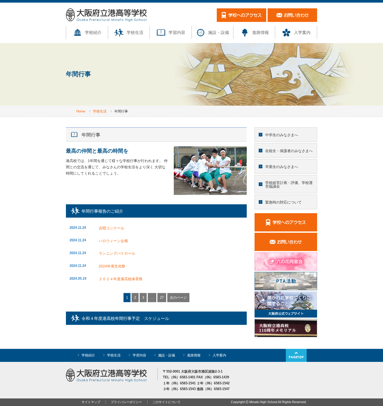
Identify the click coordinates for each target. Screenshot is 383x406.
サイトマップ (91, 402)
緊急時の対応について (283, 202)
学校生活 (135, 32)
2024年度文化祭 (112, 266)
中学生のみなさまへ (281, 135)
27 (162, 298)
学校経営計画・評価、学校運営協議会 (289, 184)
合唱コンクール (111, 228)
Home (80, 111)
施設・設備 (218, 32)
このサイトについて (166, 402)
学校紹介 (93, 32)
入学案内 (302, 32)
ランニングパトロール (117, 253)
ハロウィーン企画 (113, 241)
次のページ (178, 298)
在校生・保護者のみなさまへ (289, 151)
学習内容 (177, 32)
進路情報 (260, 32)
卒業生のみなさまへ (281, 167)
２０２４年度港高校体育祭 (121, 279)
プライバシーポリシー (126, 402)
